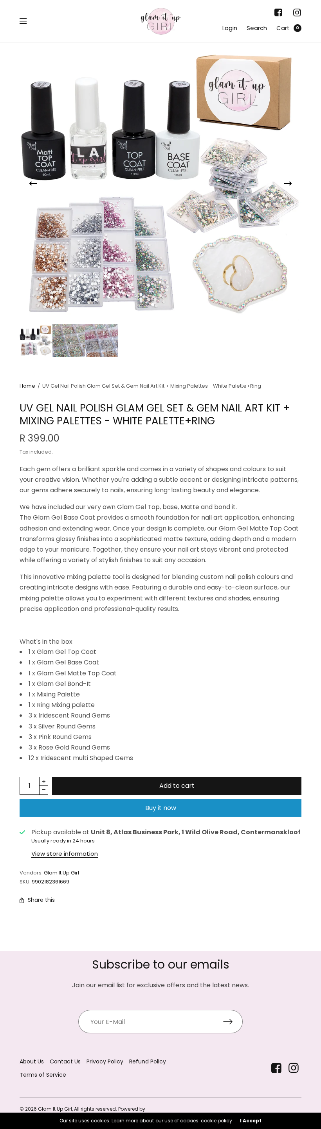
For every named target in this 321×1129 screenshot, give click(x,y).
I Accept (250, 1120)
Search (257, 28)
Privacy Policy (105, 1061)
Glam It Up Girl (61, 872)
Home (27, 386)
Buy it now (160, 807)
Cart (283, 28)
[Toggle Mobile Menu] (28, 21)
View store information (64, 853)
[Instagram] (296, 12)
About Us (32, 1061)
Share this (41, 900)
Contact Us (65, 1061)
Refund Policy (147, 1061)
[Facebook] (278, 12)
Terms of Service (43, 1075)
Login (229, 28)
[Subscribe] (233, 1021)
